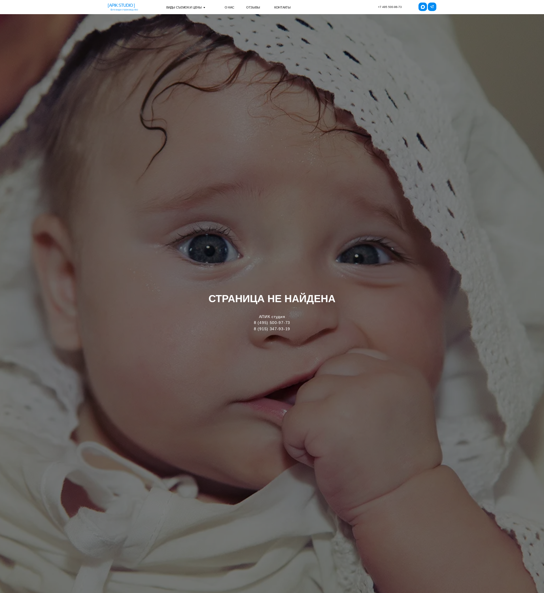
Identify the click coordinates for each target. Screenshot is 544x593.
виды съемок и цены (184, 7)
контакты (282, 7)
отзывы (253, 7)
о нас (229, 7)
